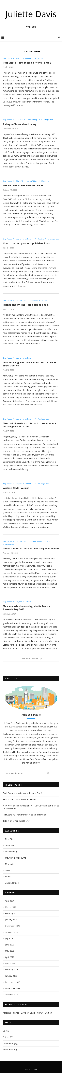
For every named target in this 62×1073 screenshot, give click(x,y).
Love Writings (32, 120)
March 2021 (10, 907)
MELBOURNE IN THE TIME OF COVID (23, 185)
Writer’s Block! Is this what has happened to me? (31, 548)
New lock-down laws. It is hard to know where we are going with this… (29, 425)
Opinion (40, 239)
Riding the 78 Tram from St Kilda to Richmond (24, 814)
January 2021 (11, 919)
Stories (40, 58)
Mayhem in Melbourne (24, 58)
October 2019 (11, 994)
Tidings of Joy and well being (19, 124)
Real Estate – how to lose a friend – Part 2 (27, 62)
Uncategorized (47, 120)
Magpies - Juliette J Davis (14, 1012)
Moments (45, 181)
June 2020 (9, 944)
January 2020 (11, 976)
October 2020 (11, 932)
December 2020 (12, 926)
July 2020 (9, 938)
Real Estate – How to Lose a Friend (19, 799)
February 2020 (11, 969)
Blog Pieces (7, 58)
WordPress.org (10, 1049)
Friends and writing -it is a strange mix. (25, 304)
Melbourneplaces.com (14, 734)
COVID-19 (19, 120)
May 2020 (9, 950)
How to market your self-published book (26, 243)
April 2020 (9, 957)
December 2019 (12, 982)
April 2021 (9, 901)
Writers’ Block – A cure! (16, 488)
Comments (10, 1043)
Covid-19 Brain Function (41, 1012)
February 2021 (11, 913)
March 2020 (10, 963)
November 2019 (12, 988)
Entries (8, 1037)
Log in (6, 1030)
